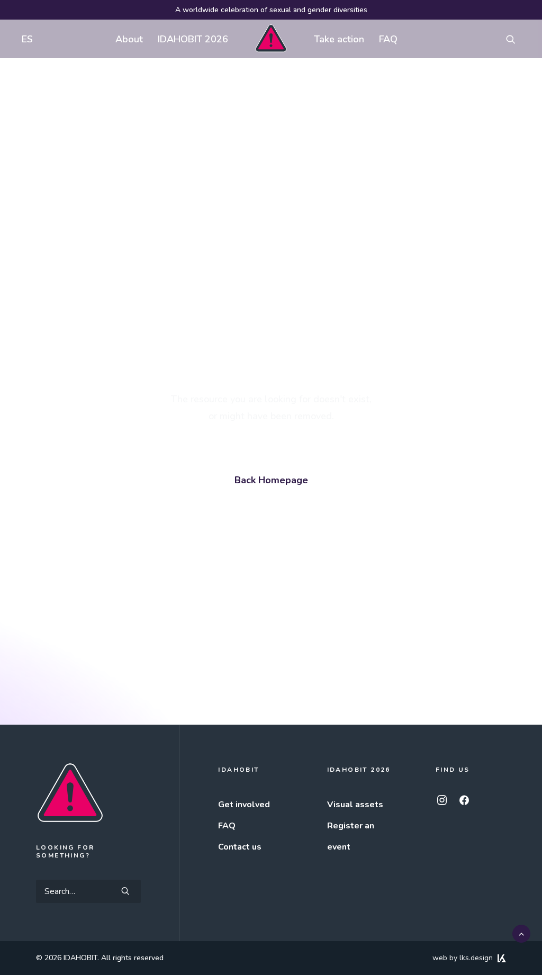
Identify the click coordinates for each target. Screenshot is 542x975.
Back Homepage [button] (271, 480)
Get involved (244, 804)
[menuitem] (25, 39)
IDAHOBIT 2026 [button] (193, 39)
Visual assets (355, 804)
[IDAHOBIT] (271, 38)
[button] (515, 39)
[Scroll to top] (521, 933)
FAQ (388, 39)
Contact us (239, 847)
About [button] (129, 39)
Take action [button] (339, 39)
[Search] (88, 891)
